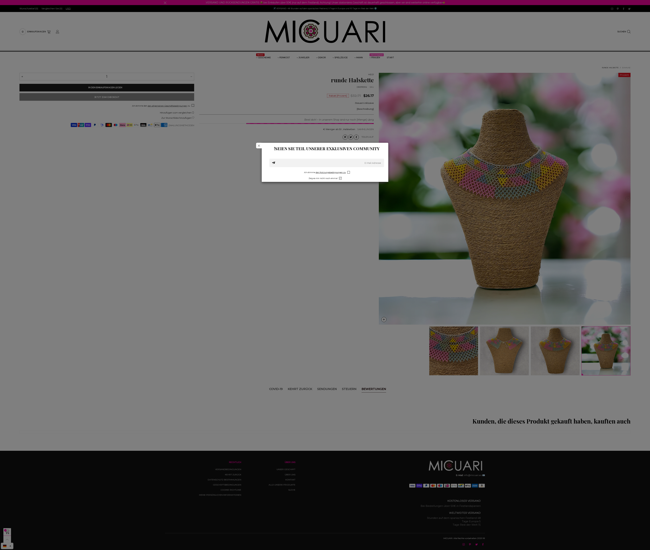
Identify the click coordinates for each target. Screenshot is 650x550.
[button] (273, 163)
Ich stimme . (325, 172)
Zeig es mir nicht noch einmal (323, 178)
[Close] (259, 145)
